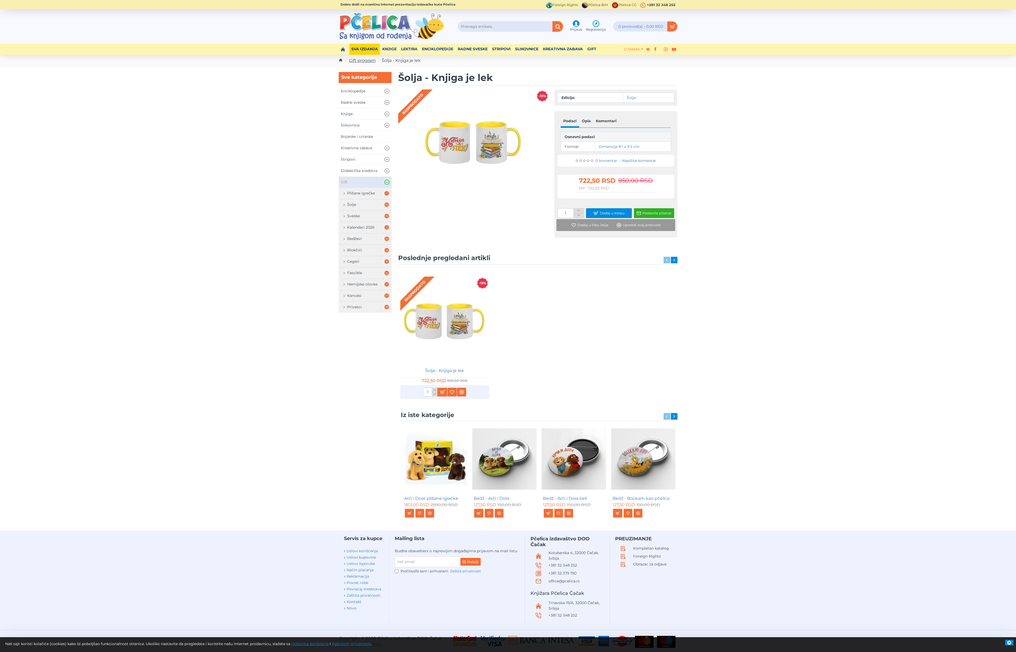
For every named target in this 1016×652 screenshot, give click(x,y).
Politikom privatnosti (351, 643)
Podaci (570, 121)
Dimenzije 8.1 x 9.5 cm (619, 146)
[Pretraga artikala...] (557, 26)
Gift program (362, 60)
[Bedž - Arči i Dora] (504, 459)
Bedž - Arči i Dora (491, 498)
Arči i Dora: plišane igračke (431, 498)
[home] (341, 60)
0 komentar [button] (606, 160)
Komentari (606, 121)
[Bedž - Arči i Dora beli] (574, 459)
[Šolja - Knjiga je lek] (444, 321)
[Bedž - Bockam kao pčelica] (643, 459)
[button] (590, 225)
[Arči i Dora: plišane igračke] (435, 459)
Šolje (631, 97)
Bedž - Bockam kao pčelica (641, 498)
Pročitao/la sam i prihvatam (440, 571)
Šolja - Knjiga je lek (444, 370)
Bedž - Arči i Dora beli (565, 498)
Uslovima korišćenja (310, 643)
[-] (434, 394)
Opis (586, 121)
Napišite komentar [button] (639, 160)
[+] (434, 390)
